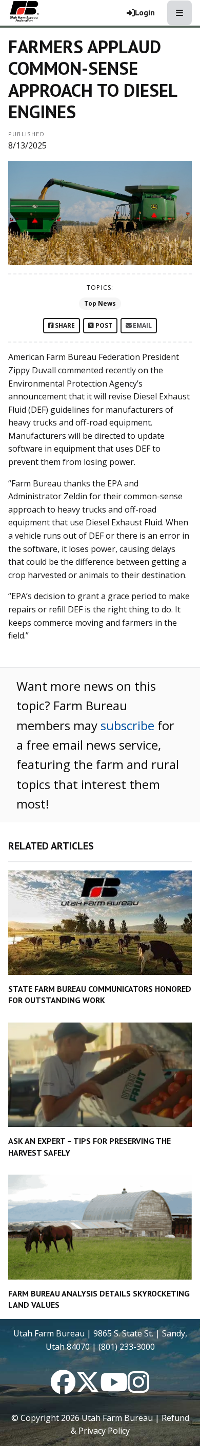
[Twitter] (87, 1388)
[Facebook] (63, 1388)
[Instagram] (138, 1388)
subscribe (127, 725)
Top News (100, 303)
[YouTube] (114, 1388)
